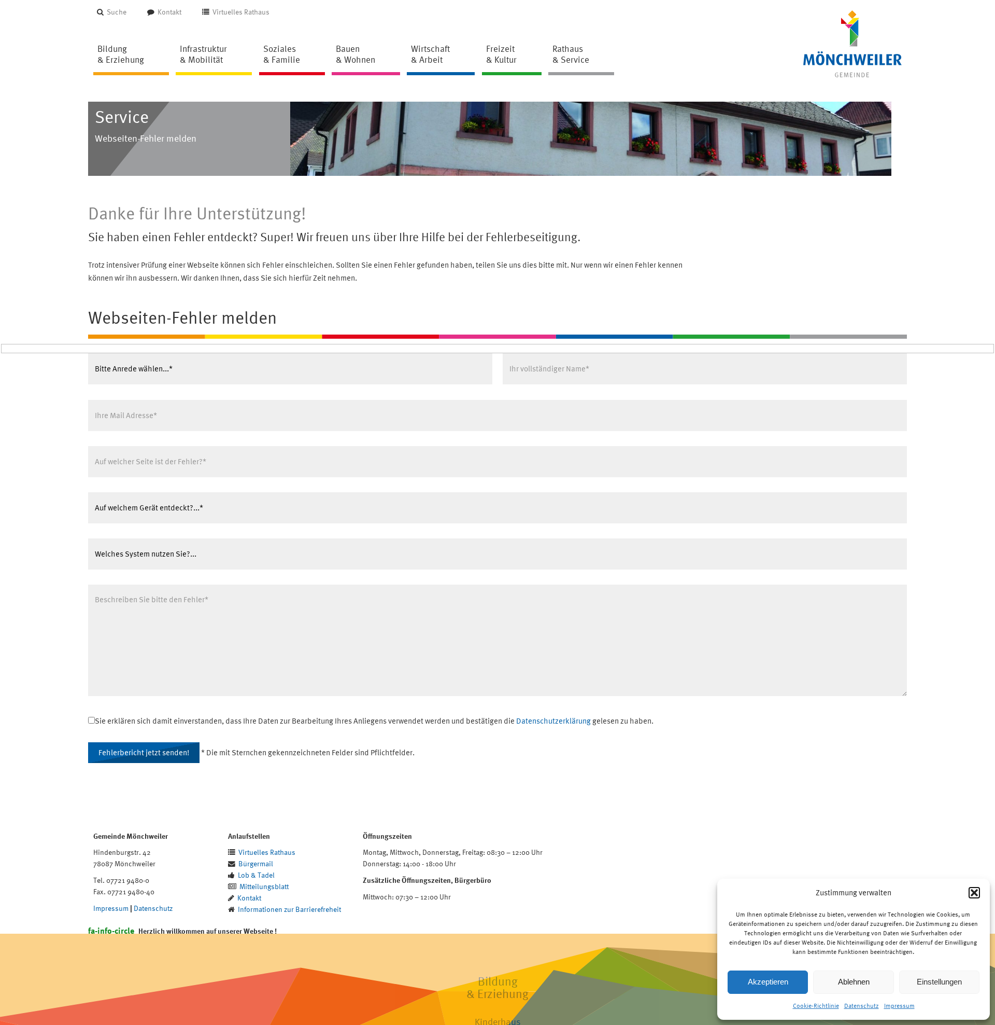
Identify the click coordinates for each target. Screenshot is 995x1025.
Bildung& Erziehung (120, 54)
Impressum (899, 1005)
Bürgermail (255, 863)
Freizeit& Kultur (501, 54)
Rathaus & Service (570, 54)
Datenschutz (861, 1005)
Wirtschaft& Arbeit (430, 54)
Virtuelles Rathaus (240, 11)
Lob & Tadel (256, 874)
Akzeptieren (768, 981)
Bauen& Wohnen (355, 54)
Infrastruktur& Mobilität (203, 54)
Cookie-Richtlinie (816, 1005)
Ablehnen (854, 981)
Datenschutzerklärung (553, 720)
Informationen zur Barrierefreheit (289, 909)
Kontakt (169, 11)
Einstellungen (939, 981)
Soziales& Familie (281, 54)
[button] (974, 893)
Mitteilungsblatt (264, 886)
